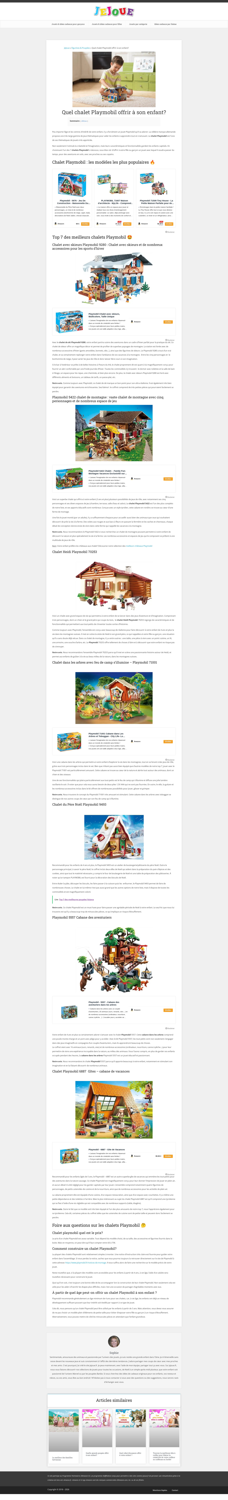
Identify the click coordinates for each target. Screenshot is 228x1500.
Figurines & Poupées (80, 48)
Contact (175, 1490)
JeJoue (67, 48)
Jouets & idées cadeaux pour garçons (68, 24)
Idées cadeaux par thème (165, 24)
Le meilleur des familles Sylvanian (62, 1458)
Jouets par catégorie (138, 24)
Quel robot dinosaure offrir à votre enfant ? (130, 1454)
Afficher (84, 121)
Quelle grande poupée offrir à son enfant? (97, 1454)
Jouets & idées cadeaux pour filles (107, 24)
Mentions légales (160, 1490)
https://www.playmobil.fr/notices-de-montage (85, 1262)
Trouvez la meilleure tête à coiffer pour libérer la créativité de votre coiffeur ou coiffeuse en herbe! (164, 1456)
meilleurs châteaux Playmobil (139, 546)
